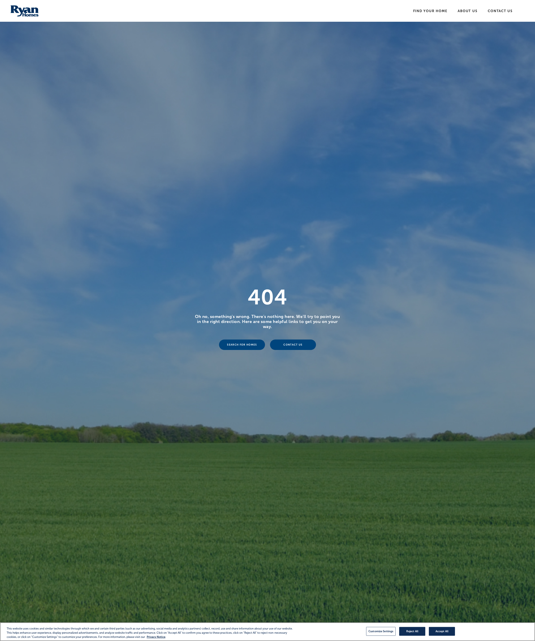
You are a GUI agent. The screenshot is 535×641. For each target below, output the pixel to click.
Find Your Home (430, 11)
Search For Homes (242, 344)
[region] (267, 631)
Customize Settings (380, 631)
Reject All (412, 631)
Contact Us (500, 11)
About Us (467, 11)
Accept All (442, 631)
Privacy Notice (156, 636)
